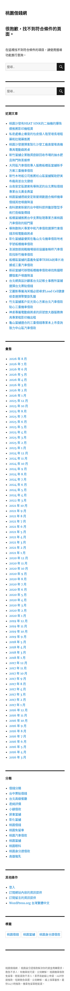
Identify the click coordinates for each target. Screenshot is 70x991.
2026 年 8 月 (18, 359)
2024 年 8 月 (18, 474)
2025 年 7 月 (18, 416)
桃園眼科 (15, 846)
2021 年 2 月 (17, 547)
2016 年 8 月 (17, 731)
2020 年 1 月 (17, 616)
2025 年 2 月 (18, 443)
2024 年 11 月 (18, 458)
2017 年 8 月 (17, 684)
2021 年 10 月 (18, 505)
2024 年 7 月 (18, 479)
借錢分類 (15, 788)
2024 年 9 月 (18, 469)
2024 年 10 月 (18, 464)
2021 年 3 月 (17, 542)
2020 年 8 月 (18, 579)
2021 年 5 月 (17, 532)
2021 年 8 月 (17, 516)
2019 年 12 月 (18, 621)
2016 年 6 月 (18, 741)
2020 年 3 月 (18, 605)
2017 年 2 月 (17, 699)
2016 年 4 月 (17, 752)
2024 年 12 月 (18, 453)
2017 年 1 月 (17, 705)
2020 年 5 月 (18, 595)
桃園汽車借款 (18, 835)
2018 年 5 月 (17, 642)
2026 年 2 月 (18, 390)
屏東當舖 (15, 814)
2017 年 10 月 (18, 673)
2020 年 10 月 (18, 568)
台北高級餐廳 (18, 799)
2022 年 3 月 (18, 500)
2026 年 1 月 (17, 395)
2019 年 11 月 (18, 626)
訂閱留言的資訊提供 (22, 898)
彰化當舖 (15, 820)
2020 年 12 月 (18, 558)
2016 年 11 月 (18, 715)
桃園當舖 (15, 840)
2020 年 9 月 (18, 574)
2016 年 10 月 (18, 720)
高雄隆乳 (15, 856)
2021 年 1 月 (17, 553)
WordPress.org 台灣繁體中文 (29, 903)
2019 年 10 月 (18, 631)
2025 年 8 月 (18, 411)
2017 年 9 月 (17, 679)
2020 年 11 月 (18, 563)
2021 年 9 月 (17, 511)
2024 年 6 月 (18, 485)
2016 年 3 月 (17, 757)
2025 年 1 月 (17, 448)
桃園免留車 (16, 830)
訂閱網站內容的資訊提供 (25, 892)
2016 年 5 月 (17, 747)
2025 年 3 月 (18, 437)
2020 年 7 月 (18, 584)
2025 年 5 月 (18, 427)
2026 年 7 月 (18, 364)
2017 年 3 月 (17, 694)
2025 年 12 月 (18, 401)
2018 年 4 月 (17, 647)
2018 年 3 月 (17, 652)
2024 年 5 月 (18, 490)
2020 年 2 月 (18, 610)
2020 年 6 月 (18, 589)
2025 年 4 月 (18, 432)
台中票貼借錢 (18, 793)
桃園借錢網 (16, 13)
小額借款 (15, 809)
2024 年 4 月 (18, 495)
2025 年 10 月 (18, 406)
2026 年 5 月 (18, 374)
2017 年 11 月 (18, 668)
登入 (12, 887)
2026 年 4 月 (18, 380)
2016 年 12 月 (18, 710)
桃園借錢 (15, 825)
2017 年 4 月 (17, 689)
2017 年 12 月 (18, 663)
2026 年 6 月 (18, 369)
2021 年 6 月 (17, 526)
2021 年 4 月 (17, 537)
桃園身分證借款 (19, 851)
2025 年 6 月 (18, 422)
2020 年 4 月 (18, 600)
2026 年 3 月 (18, 385)
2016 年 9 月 (18, 726)
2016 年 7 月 (17, 736)
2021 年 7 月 (17, 521)
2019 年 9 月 (18, 637)
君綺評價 (15, 804)
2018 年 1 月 (17, 658)
